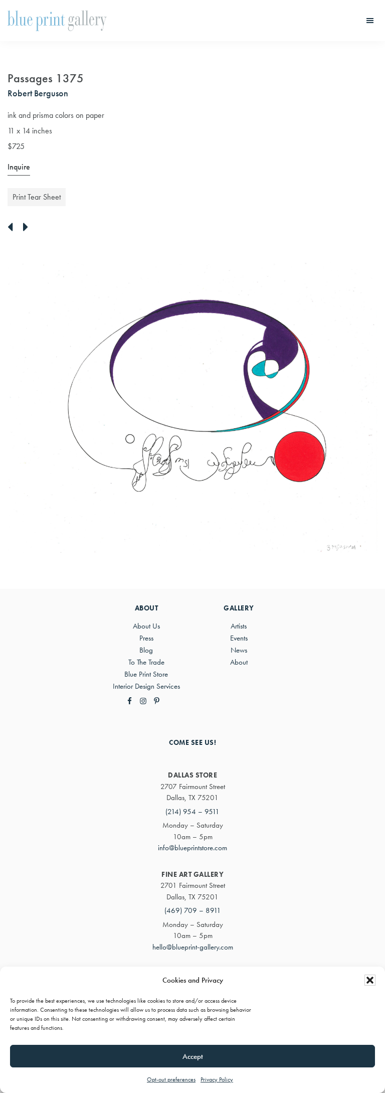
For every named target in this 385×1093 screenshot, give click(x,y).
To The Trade (146, 662)
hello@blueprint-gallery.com (192, 947)
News (239, 650)
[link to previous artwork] (13, 227)
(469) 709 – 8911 (192, 910)
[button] (370, 980)
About (239, 662)
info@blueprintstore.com (192, 848)
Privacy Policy (217, 1079)
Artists (239, 626)
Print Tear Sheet (37, 197)
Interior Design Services (146, 686)
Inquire (19, 167)
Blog (146, 650)
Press (146, 638)
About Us (146, 626)
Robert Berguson (38, 93)
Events (239, 638)
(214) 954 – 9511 (192, 812)
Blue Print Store (146, 674)
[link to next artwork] (28, 227)
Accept (192, 1056)
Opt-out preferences (171, 1079)
